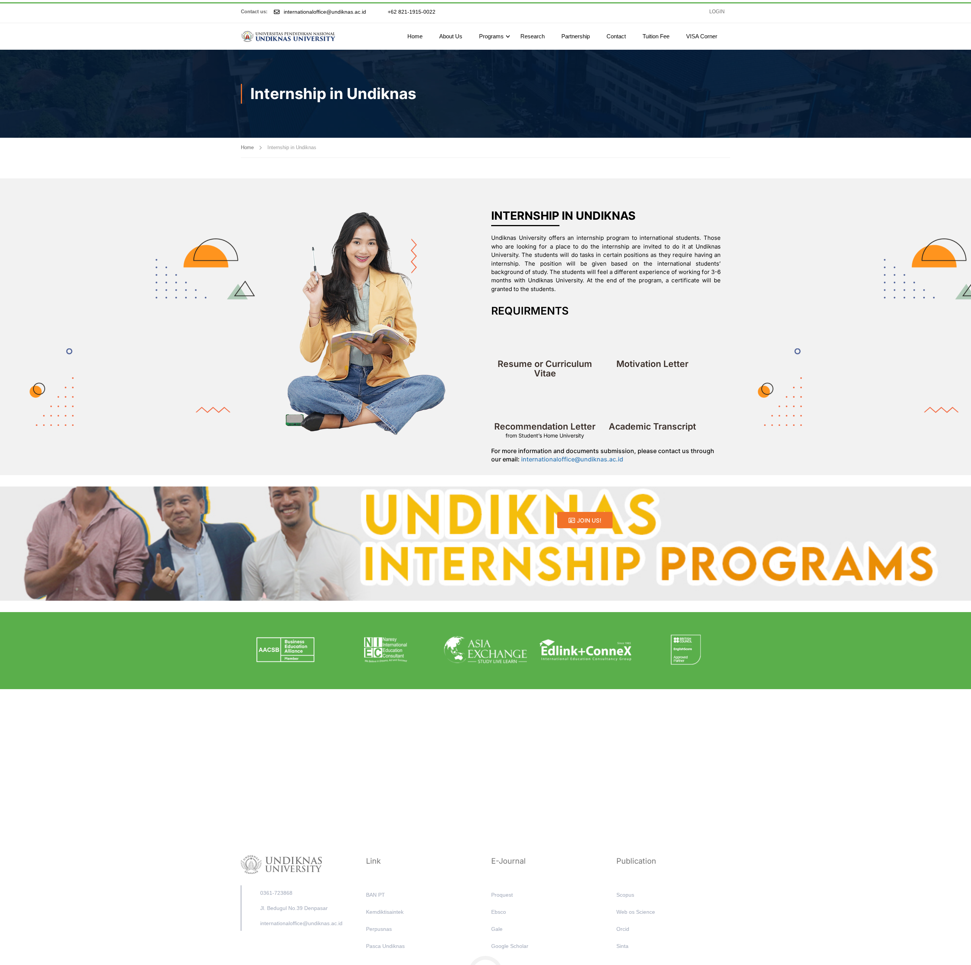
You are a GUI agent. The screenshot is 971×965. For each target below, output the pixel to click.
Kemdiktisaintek (385, 912)
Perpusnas (379, 929)
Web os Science (635, 912)
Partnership (575, 36)
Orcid (622, 929)
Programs (491, 36)
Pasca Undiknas (385, 946)
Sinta (622, 946)
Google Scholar (509, 946)
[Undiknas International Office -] (288, 36)
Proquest (502, 895)
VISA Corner (701, 36)
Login (716, 11)
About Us (450, 36)
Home (415, 36)
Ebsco (498, 912)
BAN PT (375, 895)
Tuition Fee (656, 36)
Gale (497, 929)
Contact (616, 36)
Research (532, 36)
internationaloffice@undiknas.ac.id (573, 459)
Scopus (625, 895)
